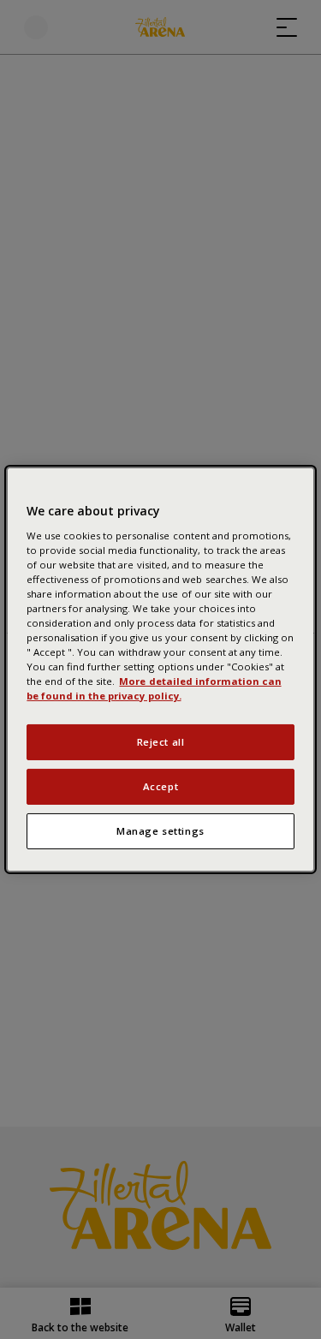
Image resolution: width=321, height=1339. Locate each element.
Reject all (161, 741)
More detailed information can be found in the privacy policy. (154, 688)
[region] (160, 669)
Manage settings (160, 830)
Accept (160, 786)
